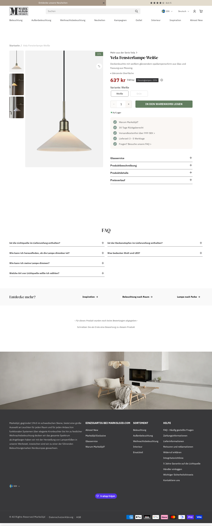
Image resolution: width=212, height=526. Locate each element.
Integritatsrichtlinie (173, 457)
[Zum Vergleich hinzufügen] (99, 66)
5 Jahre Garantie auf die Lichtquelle (181, 463)
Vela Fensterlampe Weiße (36, 45)
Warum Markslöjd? (128, 122)
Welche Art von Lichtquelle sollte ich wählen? (34, 273)
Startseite (14, 45)
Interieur (137, 446)
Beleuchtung (139, 430)
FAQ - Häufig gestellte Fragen (178, 430)
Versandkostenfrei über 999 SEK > (137, 132)
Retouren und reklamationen (178, 446)
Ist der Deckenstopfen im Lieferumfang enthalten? (135, 242)
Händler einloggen (172, 469)
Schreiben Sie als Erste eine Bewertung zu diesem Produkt (106, 327)
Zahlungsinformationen (175, 435)
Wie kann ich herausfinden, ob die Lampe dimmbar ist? (39, 253)
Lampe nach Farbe (187, 296)
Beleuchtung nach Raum (135, 296)
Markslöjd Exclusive (96, 435)
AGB (78, 517)
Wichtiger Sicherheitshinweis (178, 474)
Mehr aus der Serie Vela (122, 52)
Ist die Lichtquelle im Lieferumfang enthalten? (34, 242)
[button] (201, 11)
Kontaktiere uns (171, 480)
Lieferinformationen (173, 441)
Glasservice (92, 441)
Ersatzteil (138, 452)
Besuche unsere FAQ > (139, 143)
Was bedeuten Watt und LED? (123, 253)
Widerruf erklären (172, 452)
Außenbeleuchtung (143, 435)
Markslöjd (39, 516)
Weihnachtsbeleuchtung (145, 441)
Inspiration (88, 296)
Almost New (92, 430)
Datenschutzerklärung (61, 517)
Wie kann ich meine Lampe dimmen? (29, 263)
